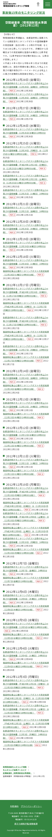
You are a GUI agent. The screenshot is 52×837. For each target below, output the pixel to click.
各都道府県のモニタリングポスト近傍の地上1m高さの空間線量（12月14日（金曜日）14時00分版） (25, 378)
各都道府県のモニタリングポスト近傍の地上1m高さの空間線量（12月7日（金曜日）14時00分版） (25, 570)
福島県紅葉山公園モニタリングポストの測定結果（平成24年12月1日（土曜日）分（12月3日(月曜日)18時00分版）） (26, 723)
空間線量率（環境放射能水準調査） (17, 773)
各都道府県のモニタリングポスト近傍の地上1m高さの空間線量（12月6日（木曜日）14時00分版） (25, 599)
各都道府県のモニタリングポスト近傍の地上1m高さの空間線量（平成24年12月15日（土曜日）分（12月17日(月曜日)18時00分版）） (25, 321)
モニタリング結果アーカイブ (14, 770)
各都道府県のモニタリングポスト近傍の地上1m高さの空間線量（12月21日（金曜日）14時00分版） (25, 211)
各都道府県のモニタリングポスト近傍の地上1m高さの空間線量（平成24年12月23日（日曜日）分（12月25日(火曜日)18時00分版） (25, 165)
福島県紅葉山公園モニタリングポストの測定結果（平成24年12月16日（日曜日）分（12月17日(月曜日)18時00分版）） (26, 307)
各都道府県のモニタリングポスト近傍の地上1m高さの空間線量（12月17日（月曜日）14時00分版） (25, 350)
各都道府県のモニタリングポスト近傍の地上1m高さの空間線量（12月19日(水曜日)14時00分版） (25, 246)
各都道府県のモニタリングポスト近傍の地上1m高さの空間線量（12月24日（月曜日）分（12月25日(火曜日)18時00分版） (25, 150)
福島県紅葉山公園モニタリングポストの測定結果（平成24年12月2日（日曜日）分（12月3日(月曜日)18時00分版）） (26, 698)
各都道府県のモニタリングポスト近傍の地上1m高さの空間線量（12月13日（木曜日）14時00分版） (25, 406)
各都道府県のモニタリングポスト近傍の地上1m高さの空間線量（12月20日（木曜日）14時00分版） (25, 229)
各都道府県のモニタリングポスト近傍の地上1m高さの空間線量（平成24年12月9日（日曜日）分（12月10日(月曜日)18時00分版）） (26, 492)
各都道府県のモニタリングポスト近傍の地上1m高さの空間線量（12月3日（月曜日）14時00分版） (25, 734)
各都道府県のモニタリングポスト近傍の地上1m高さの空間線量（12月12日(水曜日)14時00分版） (25, 435)
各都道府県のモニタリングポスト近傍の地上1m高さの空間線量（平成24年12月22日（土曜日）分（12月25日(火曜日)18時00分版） (25, 179)
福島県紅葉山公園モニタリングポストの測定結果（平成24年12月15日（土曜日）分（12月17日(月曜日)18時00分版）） (26, 335)
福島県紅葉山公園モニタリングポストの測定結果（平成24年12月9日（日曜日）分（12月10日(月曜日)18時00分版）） (26, 506)
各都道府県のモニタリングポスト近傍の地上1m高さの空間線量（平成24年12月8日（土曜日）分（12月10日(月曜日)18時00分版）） (26, 517)
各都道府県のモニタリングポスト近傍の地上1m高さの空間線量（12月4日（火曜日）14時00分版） (25, 656)
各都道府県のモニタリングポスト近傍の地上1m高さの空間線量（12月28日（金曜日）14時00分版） (25, 98)
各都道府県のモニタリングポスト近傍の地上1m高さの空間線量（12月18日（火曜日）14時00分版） (25, 264)
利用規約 (14, 806)
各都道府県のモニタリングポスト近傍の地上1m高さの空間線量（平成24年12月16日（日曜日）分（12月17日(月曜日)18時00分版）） (25, 292)
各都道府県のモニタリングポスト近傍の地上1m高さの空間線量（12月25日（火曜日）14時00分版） (25, 194)
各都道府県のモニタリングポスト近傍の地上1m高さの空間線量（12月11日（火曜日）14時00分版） (25, 463)
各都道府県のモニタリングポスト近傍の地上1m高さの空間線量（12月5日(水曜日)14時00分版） (26, 625)
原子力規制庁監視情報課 (26, 823)
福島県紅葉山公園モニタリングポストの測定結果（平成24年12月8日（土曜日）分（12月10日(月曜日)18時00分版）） (26, 531)
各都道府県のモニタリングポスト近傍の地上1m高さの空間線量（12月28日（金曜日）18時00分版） (25, 87)
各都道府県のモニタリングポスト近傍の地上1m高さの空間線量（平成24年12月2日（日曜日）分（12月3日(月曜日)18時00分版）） (26, 684)
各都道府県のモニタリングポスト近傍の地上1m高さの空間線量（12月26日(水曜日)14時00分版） (25, 133)
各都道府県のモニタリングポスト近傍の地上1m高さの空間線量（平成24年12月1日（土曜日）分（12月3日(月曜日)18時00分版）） (26, 709)
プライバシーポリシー (31, 806)
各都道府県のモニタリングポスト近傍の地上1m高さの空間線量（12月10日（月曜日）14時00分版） (25, 542)
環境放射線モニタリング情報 (15, 767)
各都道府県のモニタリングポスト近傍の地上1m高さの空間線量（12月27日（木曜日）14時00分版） (25, 115)
